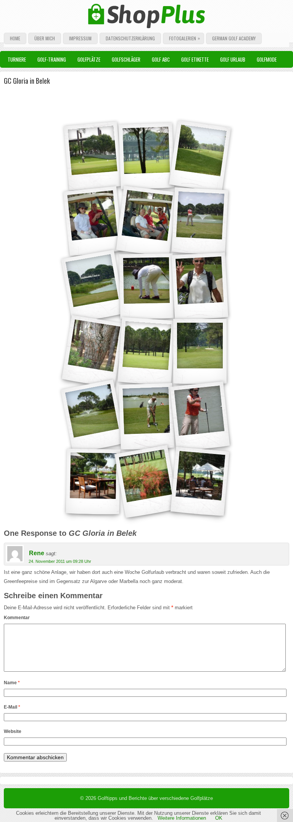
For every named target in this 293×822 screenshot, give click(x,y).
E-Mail (12, 707)
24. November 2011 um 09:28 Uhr (60, 561)
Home (15, 38)
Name (12, 682)
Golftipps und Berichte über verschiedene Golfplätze (155, 798)
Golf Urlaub (232, 59)
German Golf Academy (234, 38)
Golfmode (267, 59)
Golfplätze (88, 59)
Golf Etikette (195, 59)
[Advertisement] (95, 100)
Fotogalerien (184, 38)
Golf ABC (161, 59)
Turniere (17, 59)
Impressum (80, 38)
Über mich (44, 38)
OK (218, 818)
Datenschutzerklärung (130, 38)
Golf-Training (51, 59)
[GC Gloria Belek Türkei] (93, 156)
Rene (36, 553)
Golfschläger (126, 59)
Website (12, 731)
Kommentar (17, 617)
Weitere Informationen (182, 818)
